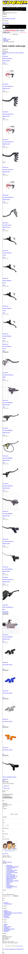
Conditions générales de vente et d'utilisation (13, 912)
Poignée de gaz (9, 881)
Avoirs (5, 925)
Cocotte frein (9, 868)
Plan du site (6, 916)
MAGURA (5, 805)
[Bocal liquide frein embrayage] (7, 794)
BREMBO (5, 803)
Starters (7, 884)
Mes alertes (6, 931)
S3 (3, 807)
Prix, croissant (19, 52)
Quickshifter (8, 887)
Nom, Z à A (13, 52)
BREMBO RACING (7, 804)
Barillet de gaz (9, 865)
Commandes (6, 927)
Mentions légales (7, 911)
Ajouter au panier (5, 64)
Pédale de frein (9, 879)
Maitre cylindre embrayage (11, 876)
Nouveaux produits (8, 903)
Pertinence (3, 52)
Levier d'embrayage (10, 871)
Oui (3, 819)
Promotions (6, 902)
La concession (7, 917)
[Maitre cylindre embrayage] (7, 797)
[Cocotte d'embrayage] (7, 795)
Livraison (6, 910)
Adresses (5, 924)
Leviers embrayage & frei (11, 886)
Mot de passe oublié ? (11, 18)
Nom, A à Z (8, 52)
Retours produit (7, 930)
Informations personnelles (9, 928)
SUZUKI (5, 808)
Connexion (4, 18)
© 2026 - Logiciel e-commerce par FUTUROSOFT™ (12, 949)
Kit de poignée (9, 885)
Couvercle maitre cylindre (11, 870)
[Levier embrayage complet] (7, 796)
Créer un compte (5, 23)
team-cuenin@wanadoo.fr (6, 862)
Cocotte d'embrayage (10, 867)
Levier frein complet (10, 874)
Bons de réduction (7, 926)
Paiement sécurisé (7, 914)
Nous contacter (7, 915)
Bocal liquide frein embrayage (12, 866)
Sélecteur (8, 883)
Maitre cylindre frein (10, 877)
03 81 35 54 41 (4, 853)
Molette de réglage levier (11, 878)
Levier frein (8, 873)
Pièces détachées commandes (12, 880)
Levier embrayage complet (11, 872)
